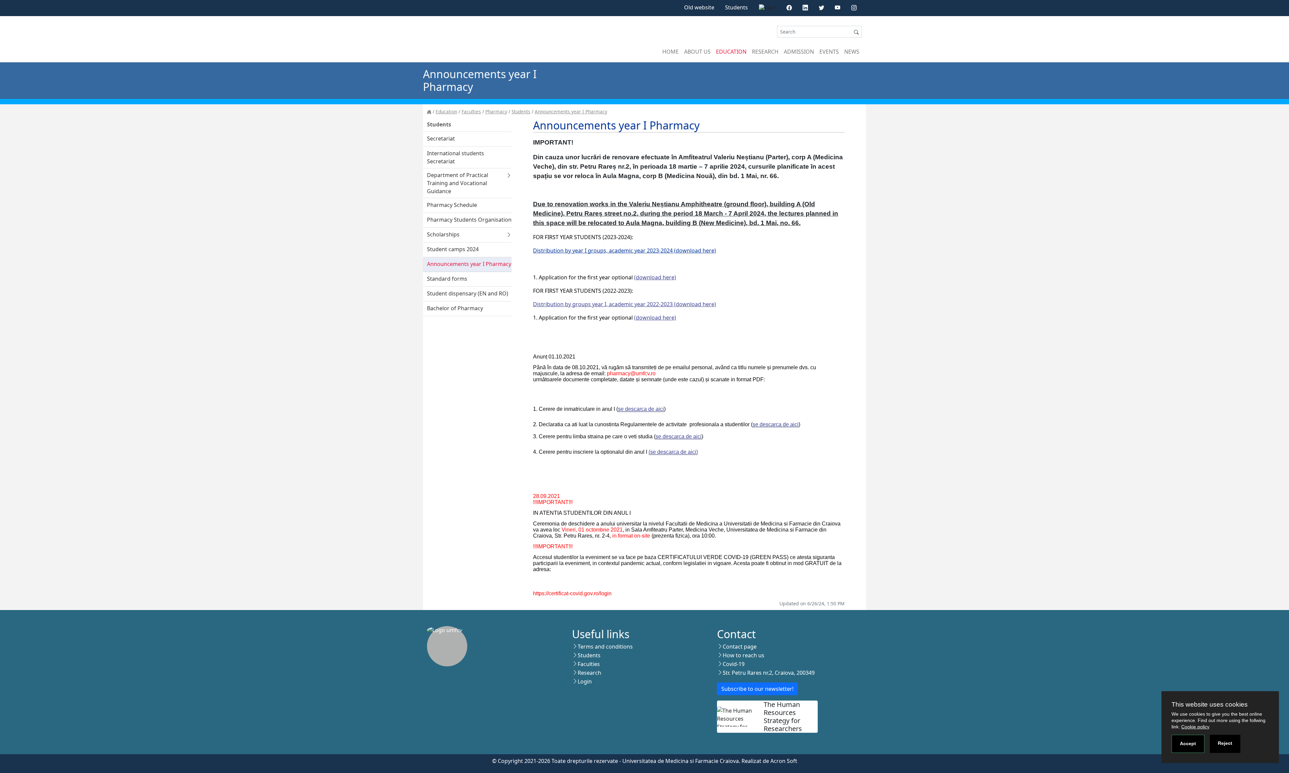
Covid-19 (734, 664)
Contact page (740, 646)
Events (829, 51)
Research (765, 51)
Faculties (471, 111)
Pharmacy (496, 111)
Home (670, 51)
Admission (799, 51)
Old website (699, 7)
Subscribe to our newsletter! (757, 689)
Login (585, 681)
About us (697, 51)
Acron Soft (783, 761)
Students (736, 7)
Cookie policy (1195, 726)
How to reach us (743, 655)
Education (731, 51)
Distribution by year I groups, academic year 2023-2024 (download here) (624, 250)
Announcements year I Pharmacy (571, 111)
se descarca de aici (641, 409)
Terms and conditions (605, 646)
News (851, 51)
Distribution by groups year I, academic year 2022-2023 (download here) (624, 304)
